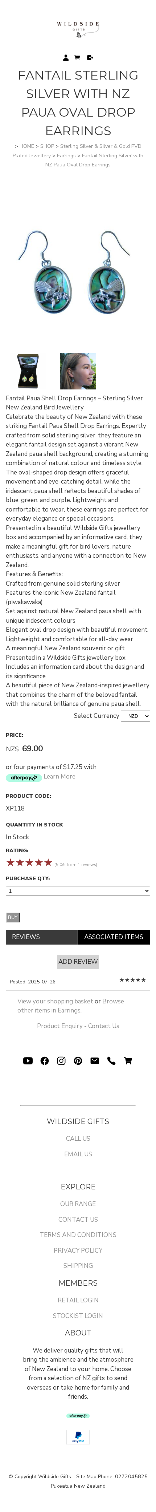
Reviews (26, 937)
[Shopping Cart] (78, 59)
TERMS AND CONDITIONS (78, 1235)
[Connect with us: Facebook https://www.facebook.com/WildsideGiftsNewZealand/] (44, 1060)
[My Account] (65, 57)
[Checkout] (90, 57)
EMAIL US (78, 1154)
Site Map (86, 1476)
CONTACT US (78, 1220)
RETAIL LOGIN (78, 1300)
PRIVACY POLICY (78, 1250)
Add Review (78, 962)
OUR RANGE (78, 1204)
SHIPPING (78, 1266)
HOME (27, 146)
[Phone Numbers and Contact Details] (111, 1060)
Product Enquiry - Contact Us (78, 1026)
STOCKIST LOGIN (78, 1316)
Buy (13, 917)
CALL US (78, 1139)
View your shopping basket (55, 1001)
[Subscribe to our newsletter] (94, 1060)
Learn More (59, 776)
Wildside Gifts (54, 1476)
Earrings (66, 155)
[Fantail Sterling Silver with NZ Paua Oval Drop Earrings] (78, 348)
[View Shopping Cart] (128, 1060)
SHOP (47, 146)
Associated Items (113, 937)
